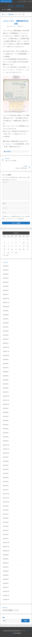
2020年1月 (5, 587)
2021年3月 (5, 530)
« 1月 (3, 255)
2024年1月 (5, 392)
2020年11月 (6, 546)
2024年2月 (5, 388)
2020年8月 (5, 559)
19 (4, 249)
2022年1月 (5, 489)
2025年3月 (5, 335)
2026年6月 (5, 274)
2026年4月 (5, 282)
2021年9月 (5, 506)
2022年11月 (6, 449)
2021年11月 (6, 498)
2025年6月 (5, 323)
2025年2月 (5, 339)
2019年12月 (6, 591)
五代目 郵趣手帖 (16, 5)
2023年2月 (5, 437)
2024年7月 (5, 367)
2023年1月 (5, 441)
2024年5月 (5, 376)
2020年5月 (5, 571)
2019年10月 (6, 599)
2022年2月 (5, 485)
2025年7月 (5, 319)
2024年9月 (5, 359)
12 (4, 246)
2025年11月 (6, 302)
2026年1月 (5, 294)
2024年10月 (6, 355)
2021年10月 (6, 502)
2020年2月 (5, 583)
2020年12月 (6, 542)
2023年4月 (5, 428)
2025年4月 (5, 331)
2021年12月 (6, 494)
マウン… (14, 1)
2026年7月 (5, 270)
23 (20, 249)
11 (27, 242)
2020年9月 (5, 555)
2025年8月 (5, 315)
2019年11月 (6, 595)
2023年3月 (5, 432)
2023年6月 (5, 420)
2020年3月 (5, 579)
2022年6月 (5, 469)
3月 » (7, 255)
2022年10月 (6, 453)
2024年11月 (6, 351)
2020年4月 (5, 575)
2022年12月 (6, 445)
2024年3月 (5, 384)
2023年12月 (6, 396)
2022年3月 (5, 481)
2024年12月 (6, 347)
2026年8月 (5, 266)
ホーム (5, 14)
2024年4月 (5, 380)
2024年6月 (5, 371)
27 (8, 252)
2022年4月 (5, 477)
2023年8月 (5, 412)
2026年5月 (5, 278)
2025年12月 (6, 298)
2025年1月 (5, 343)
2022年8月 (5, 461)
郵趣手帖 (21, 26)
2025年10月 (6, 306)
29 (16, 252)
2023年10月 (6, 404)
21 (12, 249)
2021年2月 (5, 534)
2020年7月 (5, 563)
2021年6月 (5, 518)
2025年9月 (5, 310)
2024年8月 (5, 363)
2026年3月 (5, 286)
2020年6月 (5, 567)
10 (23, 242)
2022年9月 (5, 457)
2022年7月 (5, 465)
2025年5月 (5, 327)
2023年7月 (5, 416)
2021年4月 (5, 526)
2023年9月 (5, 408)
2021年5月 (5, 522)
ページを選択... (8, 9)
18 (27, 246)
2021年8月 (5, 510)
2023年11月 (6, 400)
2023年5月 (5, 424)
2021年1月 (5, 538)
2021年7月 (5, 514)
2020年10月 (6, 550)
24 (23, 249)
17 (23, 246)
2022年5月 (5, 473)
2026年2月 (5, 290)
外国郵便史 (11, 14)
